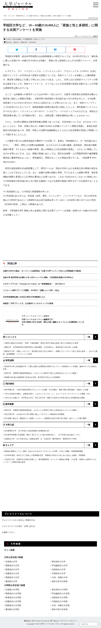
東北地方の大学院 (60, 590)
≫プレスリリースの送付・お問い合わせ (18, 526)
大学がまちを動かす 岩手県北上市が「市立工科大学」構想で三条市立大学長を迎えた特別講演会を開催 (44, 398)
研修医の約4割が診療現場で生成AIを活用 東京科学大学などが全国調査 (32, 377)
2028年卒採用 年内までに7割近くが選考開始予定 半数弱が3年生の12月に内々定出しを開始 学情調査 (44, 455)
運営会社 (27, 621)
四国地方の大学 (12, 577)
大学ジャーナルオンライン (50, 624)
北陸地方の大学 (59, 569)
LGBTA (8, 39)
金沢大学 (9, 42)
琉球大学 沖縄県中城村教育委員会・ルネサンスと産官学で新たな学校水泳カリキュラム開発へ (41, 373)
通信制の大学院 (12, 609)
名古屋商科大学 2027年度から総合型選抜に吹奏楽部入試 (26, 431)
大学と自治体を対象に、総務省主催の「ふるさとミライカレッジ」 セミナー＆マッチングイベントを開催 (44, 394)
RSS (33, 621)
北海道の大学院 (12, 590)
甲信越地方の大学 (60, 565)
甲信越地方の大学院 (61, 593)
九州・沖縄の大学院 (61, 605)
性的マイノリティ (40, 39)
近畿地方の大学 (12, 573)
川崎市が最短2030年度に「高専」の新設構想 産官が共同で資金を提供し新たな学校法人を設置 (41, 343)
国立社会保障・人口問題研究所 (22, 39)
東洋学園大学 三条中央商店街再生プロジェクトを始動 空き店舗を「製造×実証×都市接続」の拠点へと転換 (46, 390)
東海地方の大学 (12, 569)
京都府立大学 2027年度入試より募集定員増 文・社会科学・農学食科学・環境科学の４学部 (40, 439)
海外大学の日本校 (60, 581)
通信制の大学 (11, 581)
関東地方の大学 (12, 565)
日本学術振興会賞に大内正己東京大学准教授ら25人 (24, 297)
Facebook (45, 621)
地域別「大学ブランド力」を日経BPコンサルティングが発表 (28, 303)
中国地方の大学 (59, 573)
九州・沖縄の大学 (60, 577)
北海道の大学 (11, 562)
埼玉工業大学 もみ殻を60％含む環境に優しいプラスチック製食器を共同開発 (34, 414)
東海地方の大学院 (13, 597)
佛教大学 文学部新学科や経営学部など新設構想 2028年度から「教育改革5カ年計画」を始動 (40, 347)
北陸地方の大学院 (60, 597)
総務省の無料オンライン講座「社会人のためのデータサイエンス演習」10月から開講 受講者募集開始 (43, 451)
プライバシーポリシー (68, 621)
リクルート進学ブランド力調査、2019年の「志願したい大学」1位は (31, 290)
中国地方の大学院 (60, 601)
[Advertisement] (50, 237)
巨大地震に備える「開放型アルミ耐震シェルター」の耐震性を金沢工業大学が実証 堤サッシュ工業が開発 (45, 418)
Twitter (38, 621)
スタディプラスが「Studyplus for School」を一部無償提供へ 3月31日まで (34, 284)
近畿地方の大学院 (13, 601)
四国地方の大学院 (13, 605)
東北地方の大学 (59, 562)
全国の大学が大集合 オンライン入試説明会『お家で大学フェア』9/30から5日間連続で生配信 (42, 271)
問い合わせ (54, 621)
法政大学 (16, 42)
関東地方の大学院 (13, 593)
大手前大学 (32, 42)
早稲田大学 (23, 42)
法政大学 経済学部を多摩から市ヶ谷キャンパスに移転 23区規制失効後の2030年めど (38, 277)
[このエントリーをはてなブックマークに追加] (56, 50)
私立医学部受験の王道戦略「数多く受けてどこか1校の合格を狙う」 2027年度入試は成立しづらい (42, 435)
